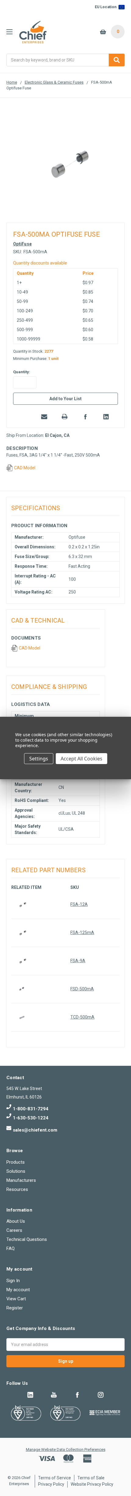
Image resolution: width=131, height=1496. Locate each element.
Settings (38, 758)
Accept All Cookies (81, 758)
